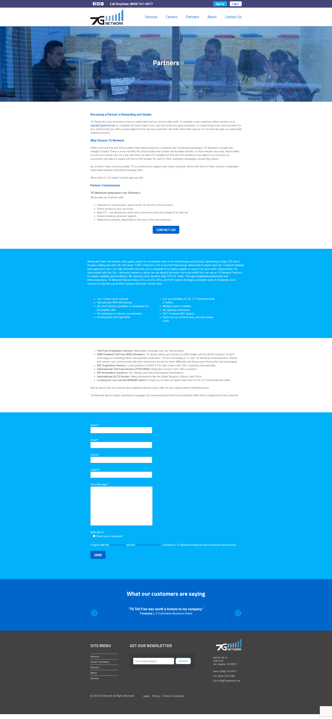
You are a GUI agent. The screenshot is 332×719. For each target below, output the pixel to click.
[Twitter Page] (97, 4)
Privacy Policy (118, 544)
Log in (235, 4)
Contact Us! (166, 229)
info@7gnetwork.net (229, 680)
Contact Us (233, 17)
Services (151, 17)
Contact (94, 678)
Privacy (156, 696)
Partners (192, 17)
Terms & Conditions (173, 696)
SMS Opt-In (106, 534)
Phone (94, 454)
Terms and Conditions (148, 544)
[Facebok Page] (93, 4)
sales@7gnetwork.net (102, 125)
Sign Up (220, 4)
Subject (95, 469)
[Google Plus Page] (101, 4)
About (212, 17)
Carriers (172, 17)
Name (94, 425)
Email (94, 440)
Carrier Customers (99, 662)
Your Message (99, 484)
